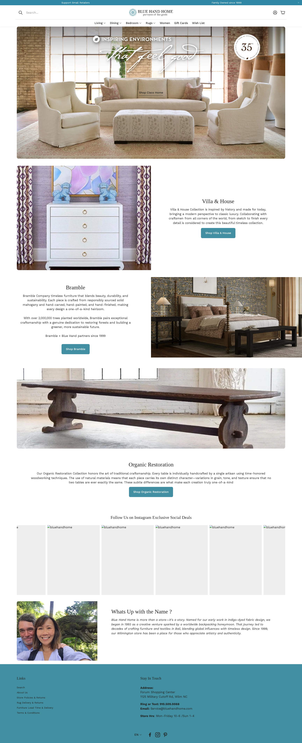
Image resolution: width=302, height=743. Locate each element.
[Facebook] (150, 734)
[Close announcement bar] (298, 2)
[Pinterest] (165, 734)
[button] (41, 12)
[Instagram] (157, 734)
